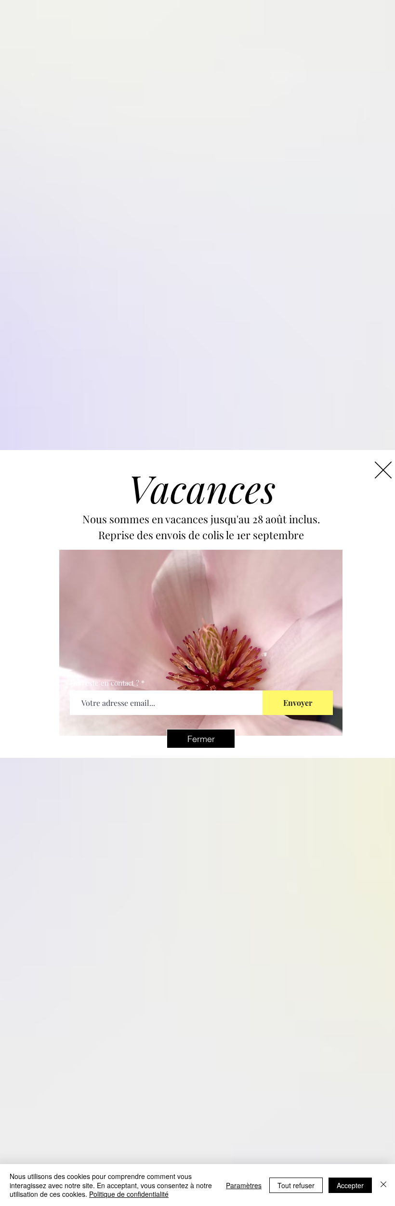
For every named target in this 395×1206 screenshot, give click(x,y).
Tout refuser (296, 1185)
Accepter (350, 1185)
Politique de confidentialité (129, 1194)
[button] (201, 738)
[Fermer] (383, 1185)
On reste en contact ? (104, 683)
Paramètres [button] (244, 1185)
